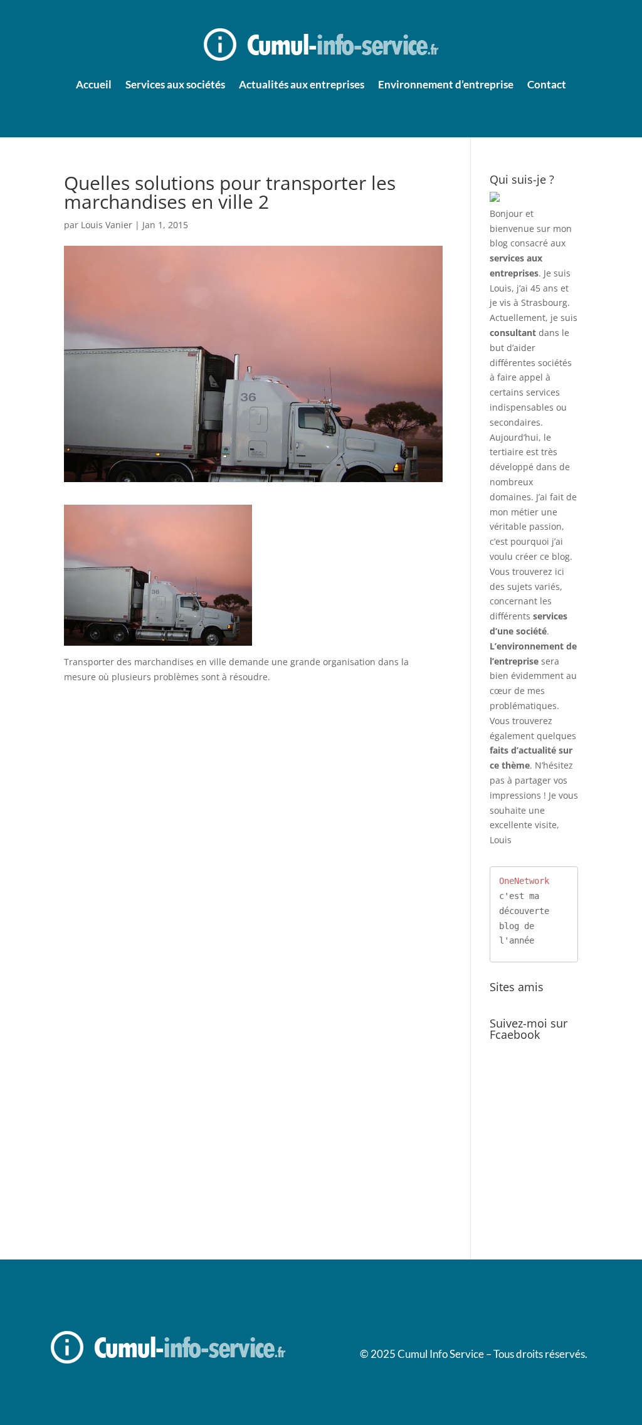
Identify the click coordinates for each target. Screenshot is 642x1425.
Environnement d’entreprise (445, 84)
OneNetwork (524, 881)
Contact (546, 84)
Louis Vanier (106, 225)
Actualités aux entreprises (301, 84)
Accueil (94, 84)
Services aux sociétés (175, 84)
